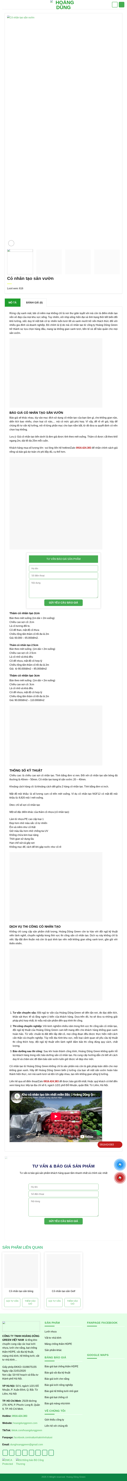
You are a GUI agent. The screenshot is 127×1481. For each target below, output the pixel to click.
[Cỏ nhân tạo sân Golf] (63, 1271)
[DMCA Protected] (7, 1463)
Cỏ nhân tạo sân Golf (63, 1291)
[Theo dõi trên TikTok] (18, 1453)
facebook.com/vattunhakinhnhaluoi (33, 1437)
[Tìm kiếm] (115, 4)
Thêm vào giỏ (30, 1302)
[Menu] (4, 4)
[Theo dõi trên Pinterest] (38, 1453)
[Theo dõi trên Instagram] (11, 1453)
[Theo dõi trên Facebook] (5, 1453)
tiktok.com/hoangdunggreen (27, 1430)
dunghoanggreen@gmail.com (26, 1444)
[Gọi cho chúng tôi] (31, 1453)
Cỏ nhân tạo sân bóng (21, 1291)
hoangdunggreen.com (25, 1423)
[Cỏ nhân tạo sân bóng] (21, 1271)
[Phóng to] (11, 243)
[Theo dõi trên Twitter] (24, 1453)
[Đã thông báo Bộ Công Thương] (30, 1463)
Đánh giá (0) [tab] (34, 302)
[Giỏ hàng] (121, 4)
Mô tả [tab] (13, 302)
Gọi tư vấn (12, 1301)
